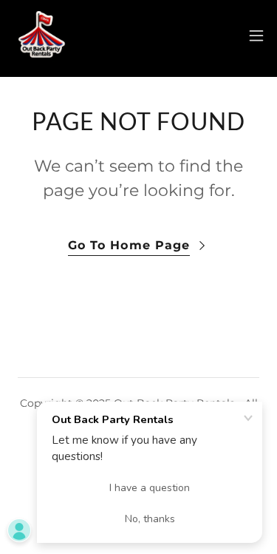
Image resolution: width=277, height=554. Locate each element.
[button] (256, 35)
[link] (41, 35)
